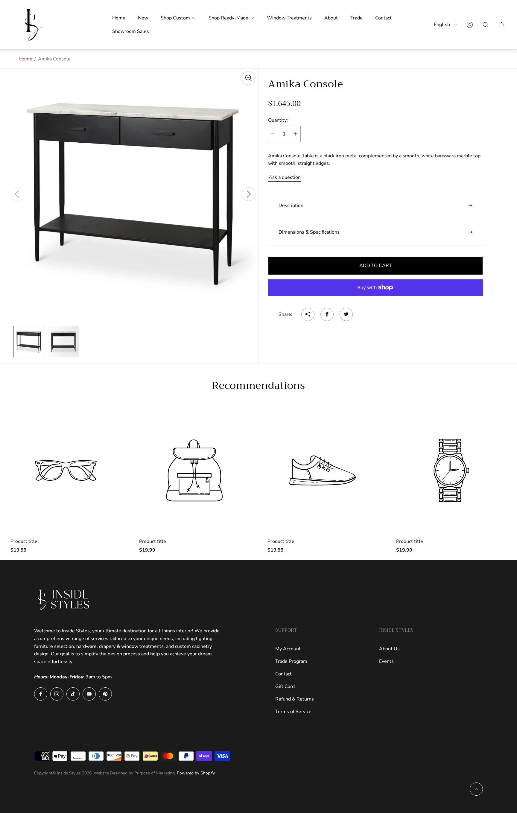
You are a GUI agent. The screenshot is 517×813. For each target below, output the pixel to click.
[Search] (485, 24)
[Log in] (469, 24)
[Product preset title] (66, 470)
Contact (283, 674)
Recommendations (258, 385)
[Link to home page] (64, 599)
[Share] (307, 314)
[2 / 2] (63, 341)
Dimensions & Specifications (309, 232)
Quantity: (278, 120)
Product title (23, 541)
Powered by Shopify (196, 773)
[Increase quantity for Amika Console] (295, 133)
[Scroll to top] (476, 789)
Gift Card (285, 686)
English (442, 25)
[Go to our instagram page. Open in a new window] (56, 694)
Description (291, 205)
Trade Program (291, 661)
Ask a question (285, 177)
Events (386, 661)
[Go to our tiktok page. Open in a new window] (73, 694)
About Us (389, 648)
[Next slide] (248, 194)
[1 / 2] (28, 341)
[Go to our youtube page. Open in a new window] (89, 694)
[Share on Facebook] (327, 314)
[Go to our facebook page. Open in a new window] (40, 694)
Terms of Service (293, 711)
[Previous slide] (16, 194)
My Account (288, 648)
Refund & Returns (294, 699)
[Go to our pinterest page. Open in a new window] (105, 694)
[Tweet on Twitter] (346, 314)
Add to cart (375, 265)
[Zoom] (248, 78)
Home (25, 59)
